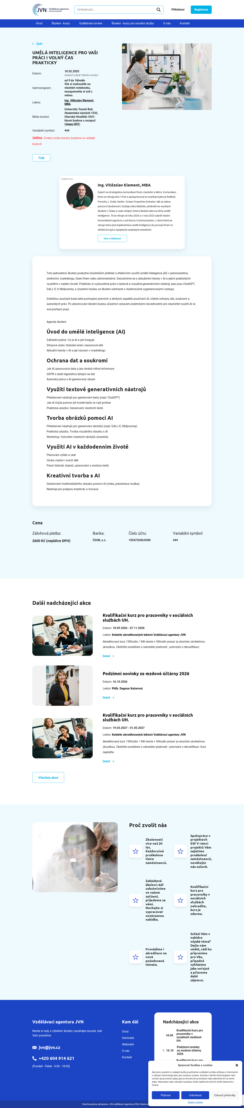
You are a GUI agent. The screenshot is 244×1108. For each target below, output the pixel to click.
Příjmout (166, 1095)
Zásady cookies (195, 1102)
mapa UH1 (72, 124)
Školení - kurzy (61, 23)
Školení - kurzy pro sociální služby (132, 23)
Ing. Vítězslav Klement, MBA (79, 102)
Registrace (201, 9)
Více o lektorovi (112, 238)
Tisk (41, 158)
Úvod (39, 23)
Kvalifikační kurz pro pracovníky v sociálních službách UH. (148, 617)
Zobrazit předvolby (225, 1095)
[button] (237, 1065)
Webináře (128, 1044)
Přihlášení (177, 9)
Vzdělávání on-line (90, 23)
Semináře (128, 1038)
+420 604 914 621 (56, 1058)
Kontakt (185, 23)
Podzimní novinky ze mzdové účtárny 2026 (146, 673)
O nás (167, 23)
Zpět (39, 43)
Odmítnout (195, 1095)
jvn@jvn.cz (49, 1047)
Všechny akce (48, 777)
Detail (106, 656)
